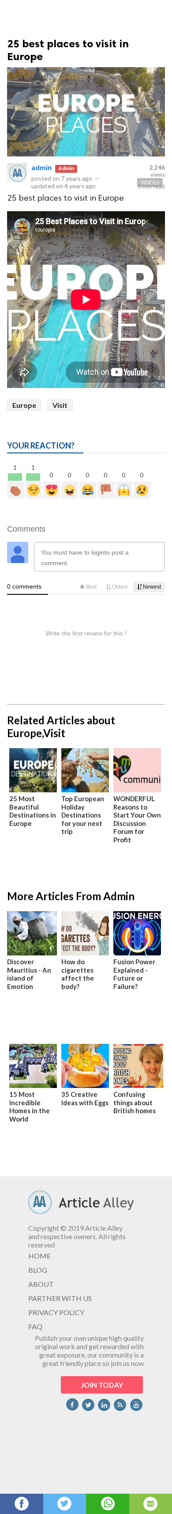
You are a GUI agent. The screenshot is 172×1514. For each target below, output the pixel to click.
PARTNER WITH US (60, 1298)
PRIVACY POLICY (56, 1312)
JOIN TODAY (102, 1385)
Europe (24, 405)
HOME (39, 1256)
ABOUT (41, 1284)
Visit (59, 405)
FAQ (35, 1326)
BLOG (37, 1270)
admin (41, 167)
